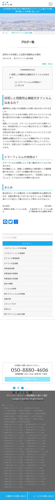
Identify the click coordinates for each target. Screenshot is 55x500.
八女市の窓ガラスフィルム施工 (13, 459)
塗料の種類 (8, 283)
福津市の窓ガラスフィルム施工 (13, 440)
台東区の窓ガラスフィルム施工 (13, 470)
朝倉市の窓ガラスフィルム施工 (13, 438)
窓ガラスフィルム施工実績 (23, 58)
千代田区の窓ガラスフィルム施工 (14, 465)
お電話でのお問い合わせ (13, 496)
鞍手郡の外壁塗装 (9, 421)
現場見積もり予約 (29, 379)
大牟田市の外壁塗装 (40, 413)
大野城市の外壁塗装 (25, 413)
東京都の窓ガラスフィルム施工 (36, 465)
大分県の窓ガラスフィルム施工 (13, 429)
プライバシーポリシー (15, 395)
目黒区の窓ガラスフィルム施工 (35, 476)
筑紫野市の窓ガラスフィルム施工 (14, 446)
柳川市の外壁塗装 (36, 416)
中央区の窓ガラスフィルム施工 (35, 462)
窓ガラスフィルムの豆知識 (14, 294)
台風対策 (7, 299)
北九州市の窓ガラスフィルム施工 (36, 484)
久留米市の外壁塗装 (24, 421)
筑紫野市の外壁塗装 (10, 419)
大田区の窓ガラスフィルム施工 (13, 479)
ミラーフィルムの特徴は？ (28, 82)
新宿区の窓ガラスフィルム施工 (13, 468)
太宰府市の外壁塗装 (10, 413)
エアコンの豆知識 (11, 263)
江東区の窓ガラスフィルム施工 (35, 473)
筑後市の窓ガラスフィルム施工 (35, 449)
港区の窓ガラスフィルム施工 (34, 468)
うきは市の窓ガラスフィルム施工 (36, 438)
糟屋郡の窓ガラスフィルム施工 (35, 432)
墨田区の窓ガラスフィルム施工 (13, 473)
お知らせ (7, 309)
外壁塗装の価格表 (11, 273)
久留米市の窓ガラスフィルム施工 (14, 451)
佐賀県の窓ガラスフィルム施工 (35, 429)
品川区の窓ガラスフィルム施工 (13, 476)
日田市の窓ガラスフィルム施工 (35, 459)
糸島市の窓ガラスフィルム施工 (13, 487)
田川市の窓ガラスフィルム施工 (13, 457)
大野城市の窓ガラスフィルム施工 (14, 443)
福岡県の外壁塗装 (9, 416)
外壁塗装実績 (9, 268)
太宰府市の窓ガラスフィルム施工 (36, 440)
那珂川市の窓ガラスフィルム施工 (14, 435)
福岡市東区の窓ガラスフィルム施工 (37, 451)
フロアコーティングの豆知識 (15, 248)
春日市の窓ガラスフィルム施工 (36, 443)
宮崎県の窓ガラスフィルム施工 (13, 427)
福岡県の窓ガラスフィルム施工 (13, 462)
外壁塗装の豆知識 (11, 278)
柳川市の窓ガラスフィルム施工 (35, 457)
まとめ (19, 85)
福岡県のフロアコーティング (12, 408)
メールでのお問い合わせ (41, 496)
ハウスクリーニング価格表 (14, 253)
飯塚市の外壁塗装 (24, 410)
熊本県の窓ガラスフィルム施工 (35, 427)
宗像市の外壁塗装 (24, 419)
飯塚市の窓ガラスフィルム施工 (36, 454)
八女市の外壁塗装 (38, 410)
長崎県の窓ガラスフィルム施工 (13, 424)
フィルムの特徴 (10, 288)
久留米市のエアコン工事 (31, 408)
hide (32, 69)
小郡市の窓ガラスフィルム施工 (36, 446)
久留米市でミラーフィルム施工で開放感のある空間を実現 (40, 210)
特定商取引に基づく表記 (37, 395)
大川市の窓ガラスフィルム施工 (13, 449)
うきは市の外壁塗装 (10, 410)
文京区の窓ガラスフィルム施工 (35, 470)
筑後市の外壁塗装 (23, 416)
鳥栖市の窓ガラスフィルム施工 (13, 432)
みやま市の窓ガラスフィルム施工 (37, 435)
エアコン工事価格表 (12, 258)
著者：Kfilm (47, 64)
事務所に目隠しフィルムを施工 (14, 210)
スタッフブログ (10, 304)
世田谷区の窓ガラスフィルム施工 (36, 479)
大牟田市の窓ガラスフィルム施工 (14, 454)
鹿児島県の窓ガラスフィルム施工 (36, 424)
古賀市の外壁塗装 (38, 419)
